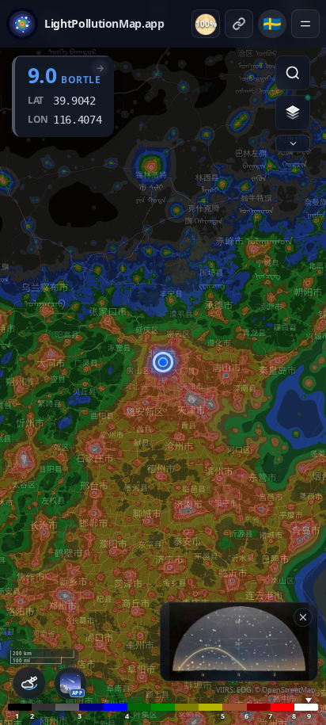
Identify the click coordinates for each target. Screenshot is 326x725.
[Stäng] (303, 617)
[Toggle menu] (305, 24)
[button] (163, 362)
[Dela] (239, 24)
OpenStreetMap (289, 690)
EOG (244, 690)
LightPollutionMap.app (104, 23)
